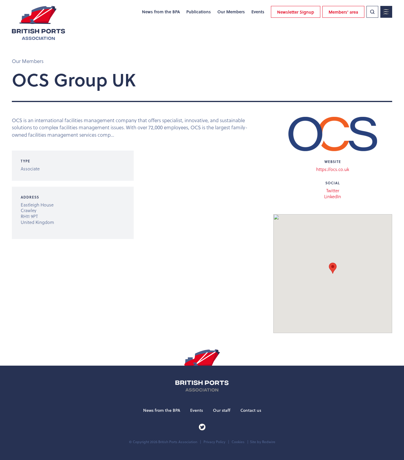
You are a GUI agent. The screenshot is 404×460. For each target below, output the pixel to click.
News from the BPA (161, 12)
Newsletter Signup (295, 12)
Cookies (238, 441)
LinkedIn (332, 197)
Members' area (343, 12)
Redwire (268, 441)
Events (257, 12)
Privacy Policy (214, 441)
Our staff (221, 410)
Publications (198, 12)
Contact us (250, 410)
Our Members (231, 12)
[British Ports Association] (38, 23)
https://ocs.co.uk (332, 169)
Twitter (332, 191)
